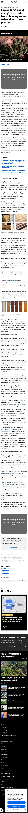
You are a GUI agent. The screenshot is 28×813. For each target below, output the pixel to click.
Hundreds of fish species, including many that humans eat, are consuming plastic (13, 171)
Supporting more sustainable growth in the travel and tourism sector (16, 688)
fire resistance (15, 321)
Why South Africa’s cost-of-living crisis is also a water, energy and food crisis (17, 701)
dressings (23, 404)
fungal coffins (8, 486)
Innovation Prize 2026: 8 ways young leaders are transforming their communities (16, 695)
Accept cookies (14, 82)
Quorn (2, 145)
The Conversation (7, 34)
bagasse (16, 187)
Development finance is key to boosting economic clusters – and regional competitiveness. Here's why (12, 679)
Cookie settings (16, 809)
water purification (21, 376)
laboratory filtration (14, 382)
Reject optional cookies (16, 802)
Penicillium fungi (5, 431)
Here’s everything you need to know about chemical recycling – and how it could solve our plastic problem (14, 162)
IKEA (2, 196)
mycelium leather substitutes (17, 128)
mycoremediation (17, 464)
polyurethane (9, 473)
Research (11, 205)
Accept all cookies (16, 806)
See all (24, 658)
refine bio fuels (5, 484)
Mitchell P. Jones (5, 64)
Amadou (23, 121)
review (4, 110)
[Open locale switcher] (1, 810)
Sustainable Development (9, 7)
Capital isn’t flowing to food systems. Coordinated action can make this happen (16, 708)
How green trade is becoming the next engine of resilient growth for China (16, 715)
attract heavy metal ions (18, 362)
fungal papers (14, 280)
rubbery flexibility (6, 293)
